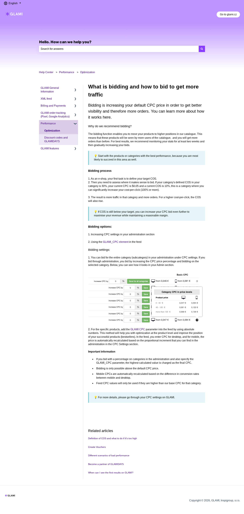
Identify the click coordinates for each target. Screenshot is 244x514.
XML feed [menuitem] (46, 98)
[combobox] (119, 49)
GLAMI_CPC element (115, 241)
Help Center (46, 72)
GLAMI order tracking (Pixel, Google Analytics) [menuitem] (55, 114)
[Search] (202, 49)
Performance (66, 72)
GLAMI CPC (137, 329)
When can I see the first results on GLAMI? (110, 472)
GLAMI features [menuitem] (50, 148)
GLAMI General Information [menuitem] (50, 89)
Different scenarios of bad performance (108, 455)
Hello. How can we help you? (65, 42)
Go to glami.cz (228, 14)
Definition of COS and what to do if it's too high (112, 438)
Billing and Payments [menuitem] (53, 105)
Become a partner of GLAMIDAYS (106, 464)
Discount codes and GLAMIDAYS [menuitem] (56, 139)
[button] (75, 88)
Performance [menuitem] (48, 123)
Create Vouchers (97, 447)
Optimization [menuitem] (52, 130)
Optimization (87, 72)
